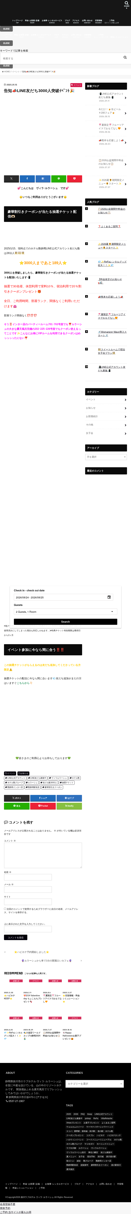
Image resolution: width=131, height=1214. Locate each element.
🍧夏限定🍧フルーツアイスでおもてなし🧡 (111, 128)
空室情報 (98, 21)
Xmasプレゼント (73, 1123)
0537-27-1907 (17, 1101)
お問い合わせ (87, 21)
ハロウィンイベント (75, 1140)
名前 (7, 872)
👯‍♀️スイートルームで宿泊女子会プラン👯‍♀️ (111, 351)
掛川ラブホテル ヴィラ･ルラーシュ (37, 1197)
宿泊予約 (91, 1156)
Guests (18, 605)
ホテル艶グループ (15, 783)
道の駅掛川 (116, 1165)
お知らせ (24, 773)
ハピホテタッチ (114, 1135)
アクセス (75, 21)
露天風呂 (70, 1169)
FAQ (83, 1114)
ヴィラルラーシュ (59, 778)
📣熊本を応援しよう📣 (111, 142)
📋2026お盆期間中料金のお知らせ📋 (111, 164)
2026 (76, 1114)
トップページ (17, 21)
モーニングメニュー (105, 1144)
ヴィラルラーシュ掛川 (76, 1152)
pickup (88, 1118)
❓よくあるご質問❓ (109, 226)
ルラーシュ (33, 783)
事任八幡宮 (93, 1152)
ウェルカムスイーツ (75, 1127)
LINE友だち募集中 (38, 778)
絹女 (79, 1161)
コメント (10, 840)
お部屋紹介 (92, 416)
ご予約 (111, 21)
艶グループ (88, 1161)
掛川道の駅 (111, 1156)
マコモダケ (89, 1144)
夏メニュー (71, 1156)
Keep (89, 1114)
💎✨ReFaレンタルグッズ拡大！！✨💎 (112, 264)
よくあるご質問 (108, 1123)
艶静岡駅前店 (33, 787)
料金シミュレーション (119, 37)
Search (65, 621)
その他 (89, 424)
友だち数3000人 (50, 783)
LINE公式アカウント (16, 778)
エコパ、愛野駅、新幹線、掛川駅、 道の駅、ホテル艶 (89, 1131)
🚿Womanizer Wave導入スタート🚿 (112, 334)
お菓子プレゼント (91, 1123)
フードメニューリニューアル (98, 1140)
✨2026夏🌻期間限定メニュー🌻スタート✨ (111, 183)
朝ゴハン (70, 1161)
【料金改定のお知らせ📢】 (110, 281)
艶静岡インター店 (15, 787)
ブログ (67, 21)
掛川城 (101, 1156)
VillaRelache (106, 1118)
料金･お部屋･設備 (32, 21)
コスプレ (90, 1135)
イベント (11, 773)
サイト (7, 896)
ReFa (95, 1118)
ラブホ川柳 (71, 1148)
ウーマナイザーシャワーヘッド (99, 1127)
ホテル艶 (76, 778)
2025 (68, 1114)
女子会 (89, 433)
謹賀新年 (84, 1165)
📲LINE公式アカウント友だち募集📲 (111, 97)
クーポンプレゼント (75, 1135)
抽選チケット (67, 783)
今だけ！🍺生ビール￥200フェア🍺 (110, 113)
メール (9, 884)
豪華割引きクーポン (53, 787)
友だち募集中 (106, 1152)
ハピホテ (100, 1135)
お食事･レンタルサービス (52, 21)
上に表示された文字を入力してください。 (25, 924)
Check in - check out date (29, 590)
